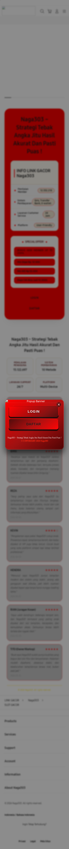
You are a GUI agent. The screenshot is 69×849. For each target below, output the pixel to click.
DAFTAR (33, 424)
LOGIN (34, 411)
